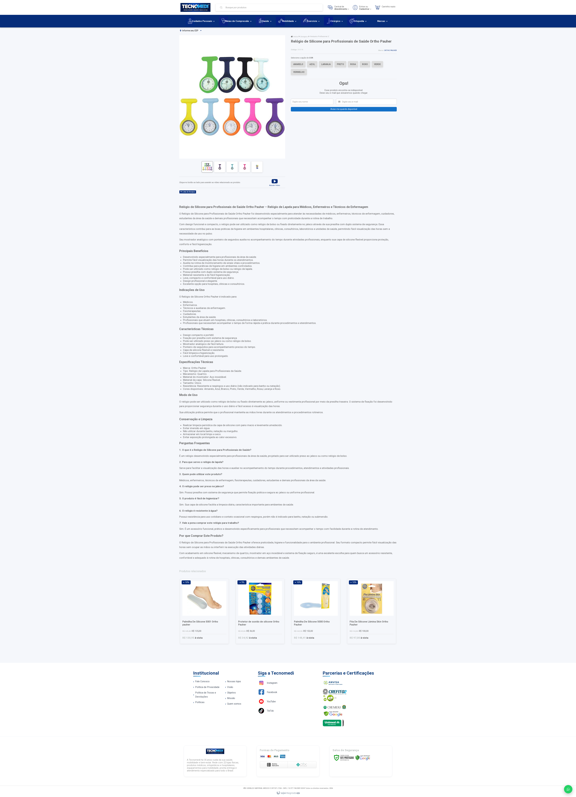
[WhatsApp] (568, 789)
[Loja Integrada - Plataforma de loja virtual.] (288, 793)
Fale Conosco (202, 681)
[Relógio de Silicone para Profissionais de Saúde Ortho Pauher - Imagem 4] (244, 166)
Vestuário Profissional (318, 36)
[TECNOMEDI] (195, 7)
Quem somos (234, 703)
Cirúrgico (304, 37)
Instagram (272, 682)
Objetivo (231, 692)
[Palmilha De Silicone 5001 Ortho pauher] (204, 611)
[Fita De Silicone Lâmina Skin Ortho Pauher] (371, 611)
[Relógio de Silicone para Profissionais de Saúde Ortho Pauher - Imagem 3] (232, 166)
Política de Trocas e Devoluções (205, 694)
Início (295, 37)
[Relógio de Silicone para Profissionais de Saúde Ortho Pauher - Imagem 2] (219, 166)
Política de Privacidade (207, 687)
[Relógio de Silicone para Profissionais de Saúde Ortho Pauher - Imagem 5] (257, 166)
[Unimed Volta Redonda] (353, 723)
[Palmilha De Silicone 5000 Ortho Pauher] (316, 611)
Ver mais (206, 631)
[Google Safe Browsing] (362, 758)
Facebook (272, 692)
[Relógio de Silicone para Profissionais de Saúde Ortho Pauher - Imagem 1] (207, 166)
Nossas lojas (234, 681)
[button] (274, 182)
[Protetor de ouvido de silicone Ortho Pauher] (260, 611)
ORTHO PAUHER (390, 50)
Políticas (199, 702)
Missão (231, 698)
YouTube (271, 701)
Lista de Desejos (188, 192)
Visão (230, 687)
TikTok (270, 710)
